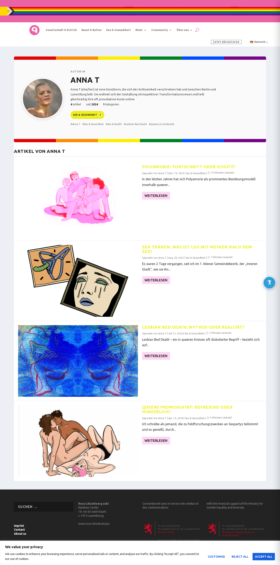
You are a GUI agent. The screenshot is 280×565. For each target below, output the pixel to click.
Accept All (263, 556)
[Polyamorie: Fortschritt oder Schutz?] (78, 201)
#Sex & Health (114, 124)
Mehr (139, 30)
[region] (140, 553)
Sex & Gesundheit (118, 30)
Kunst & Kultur (91, 30)
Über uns (182, 30)
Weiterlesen (156, 195)
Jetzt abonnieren (226, 42)
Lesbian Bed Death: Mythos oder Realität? (193, 327)
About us (20, 533)
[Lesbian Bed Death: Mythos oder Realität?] (78, 361)
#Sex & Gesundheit (93, 124)
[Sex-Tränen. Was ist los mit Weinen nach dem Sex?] (78, 281)
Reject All (240, 556)
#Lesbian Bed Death (135, 124)
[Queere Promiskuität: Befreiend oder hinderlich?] (78, 441)
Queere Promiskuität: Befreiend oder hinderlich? (187, 409)
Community (159, 30)
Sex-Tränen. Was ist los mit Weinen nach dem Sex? (197, 249)
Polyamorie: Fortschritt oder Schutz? (189, 166)
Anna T (162, 173)
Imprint (19, 525)
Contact (19, 529)
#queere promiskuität (161, 124)
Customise (216, 556)
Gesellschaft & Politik (61, 30)
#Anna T (75, 124)
